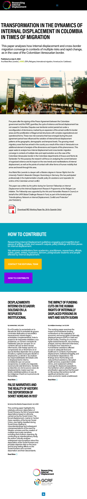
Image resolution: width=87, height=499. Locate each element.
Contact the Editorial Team (23, 264)
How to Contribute (18, 278)
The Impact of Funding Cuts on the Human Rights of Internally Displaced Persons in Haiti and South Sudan (63, 310)
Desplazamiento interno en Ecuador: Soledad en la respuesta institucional (21, 310)
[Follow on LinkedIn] (43, 494)
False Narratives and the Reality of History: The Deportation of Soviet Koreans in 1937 (23, 390)
